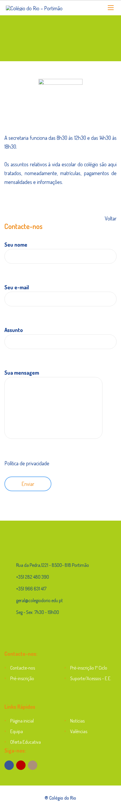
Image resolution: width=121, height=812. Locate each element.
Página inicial (22, 721)
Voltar (111, 218)
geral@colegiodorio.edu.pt (39, 600)
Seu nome (15, 244)
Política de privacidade (26, 463)
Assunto (13, 330)
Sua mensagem (21, 372)
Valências (78, 731)
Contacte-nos (22, 668)
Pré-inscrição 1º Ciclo (88, 668)
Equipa (16, 731)
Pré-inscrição (22, 678)
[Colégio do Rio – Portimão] (34, 7)
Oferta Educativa (25, 742)
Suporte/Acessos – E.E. (90, 678)
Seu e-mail (16, 287)
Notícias (77, 721)
